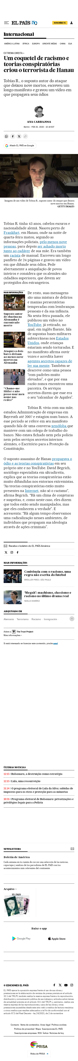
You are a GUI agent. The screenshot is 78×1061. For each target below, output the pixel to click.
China (63, 44)
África (25, 44)
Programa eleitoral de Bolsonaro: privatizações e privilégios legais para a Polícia (39, 800)
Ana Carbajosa (39, 121)
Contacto (15, 1025)
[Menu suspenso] (6, 23)
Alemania (9, 619)
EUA (70, 44)
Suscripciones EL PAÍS (52, 1029)
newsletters (12, 849)
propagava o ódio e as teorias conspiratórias (38, 461)
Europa (36, 44)
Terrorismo (23, 619)
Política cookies (59, 1025)
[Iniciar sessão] (71, 23)
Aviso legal (45, 1025)
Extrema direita (13, 53)
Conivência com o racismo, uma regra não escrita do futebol (47, 574)
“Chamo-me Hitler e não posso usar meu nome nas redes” (14, 394)
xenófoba (59, 426)
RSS (40, 1033)
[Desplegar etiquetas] (71, 618)
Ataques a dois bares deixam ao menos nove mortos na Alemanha (13, 357)
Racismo (36, 619)
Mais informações (12, 635)
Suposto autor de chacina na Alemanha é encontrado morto (13, 320)
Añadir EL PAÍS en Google (22, 145)
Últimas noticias (15, 767)
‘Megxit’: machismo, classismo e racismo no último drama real (47, 594)
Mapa (38, 1029)
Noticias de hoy (57, 1033)
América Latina (12, 44)
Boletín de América (17, 857)
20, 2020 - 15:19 (43, 127)
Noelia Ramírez (32, 601)
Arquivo (9, 889)
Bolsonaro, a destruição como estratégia (36, 774)
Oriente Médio (49, 44)
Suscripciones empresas (25, 1033)
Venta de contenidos (29, 1025)
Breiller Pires (31, 580)
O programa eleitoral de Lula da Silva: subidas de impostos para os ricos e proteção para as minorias (38, 790)
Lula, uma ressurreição (25, 781)
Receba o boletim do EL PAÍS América (29, 545)
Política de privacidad (24, 1029)
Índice (45, 1033)
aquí (55, 643)
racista (15, 255)
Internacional (19, 34)
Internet (31, 491)
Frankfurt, (12, 232)
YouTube (34, 325)
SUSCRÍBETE (60, 23)
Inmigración (50, 619)
